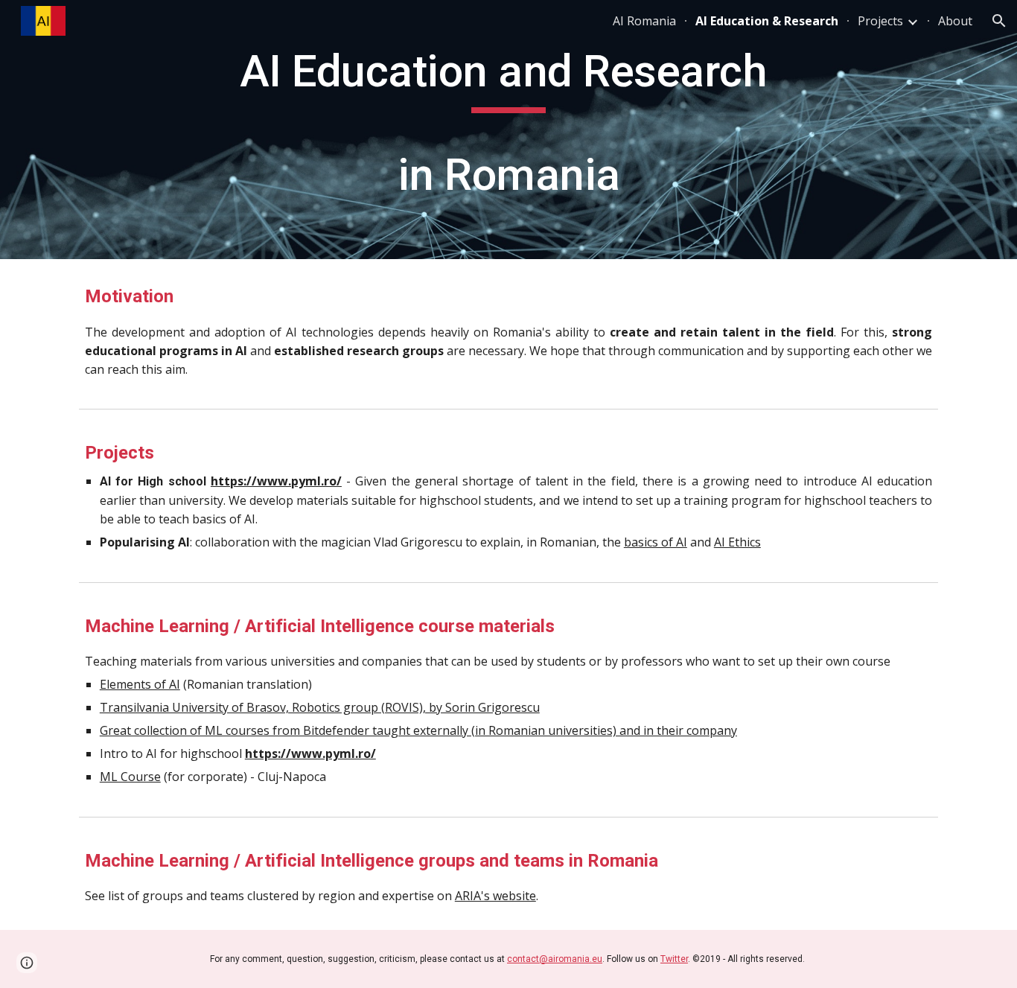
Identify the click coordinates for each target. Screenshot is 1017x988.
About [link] (955, 21)
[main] (508, 129)
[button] (999, 21)
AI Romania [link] (644, 21)
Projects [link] (880, 21)
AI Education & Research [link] (766, 21)
